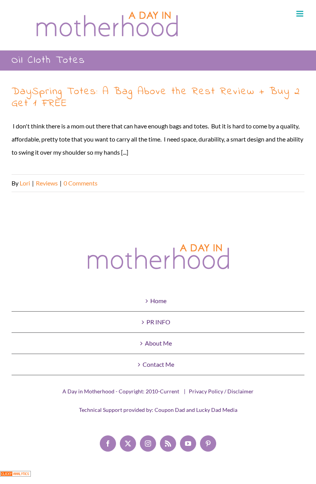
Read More (289, 183)
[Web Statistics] (15, 477)
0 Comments (80, 183)
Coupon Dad (170, 409)
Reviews (47, 183)
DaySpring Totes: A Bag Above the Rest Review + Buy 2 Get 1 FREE (156, 97)
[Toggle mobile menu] (300, 14)
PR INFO (158, 321)
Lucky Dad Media (216, 409)
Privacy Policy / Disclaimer (221, 391)
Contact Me (158, 364)
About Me (158, 343)
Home (158, 300)
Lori (25, 183)
